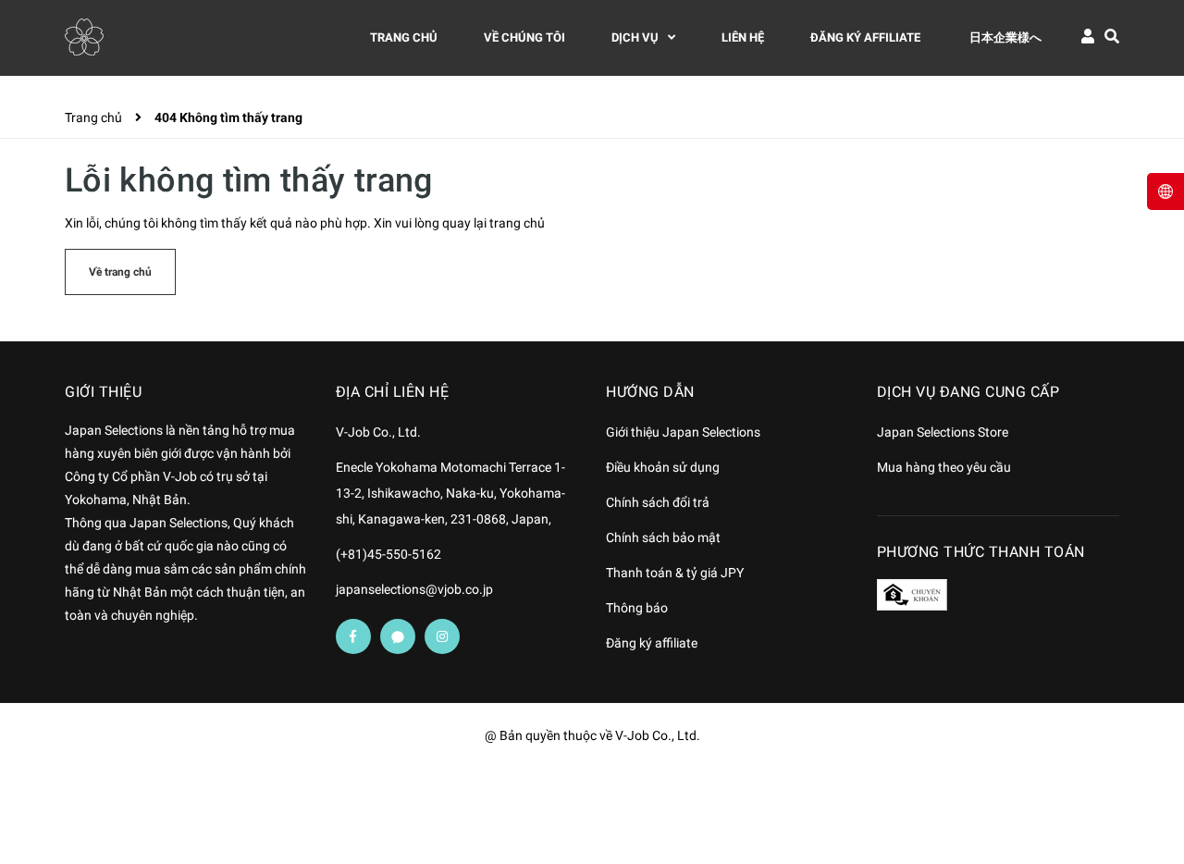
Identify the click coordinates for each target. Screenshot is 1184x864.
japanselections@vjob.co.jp (414, 589)
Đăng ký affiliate (651, 643)
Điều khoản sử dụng (663, 467)
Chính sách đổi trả (657, 502)
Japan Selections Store (942, 432)
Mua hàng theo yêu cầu (944, 467)
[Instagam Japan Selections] (442, 636)
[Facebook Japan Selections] (353, 636)
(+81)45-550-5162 (388, 554)
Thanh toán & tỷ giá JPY (675, 572)
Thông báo (637, 607)
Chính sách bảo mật (663, 537)
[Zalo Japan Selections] (397, 636)
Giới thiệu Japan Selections (683, 432)
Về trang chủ (120, 271)
